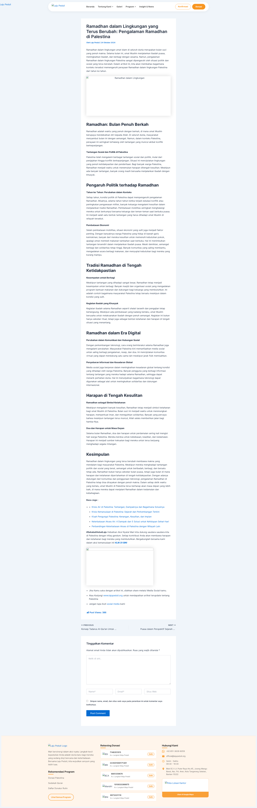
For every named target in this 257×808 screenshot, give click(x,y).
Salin (151, 754)
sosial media (113, 604)
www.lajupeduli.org (113, 595)
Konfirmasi (183, 6)
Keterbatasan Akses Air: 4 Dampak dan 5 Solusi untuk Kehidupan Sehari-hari (130, 521)
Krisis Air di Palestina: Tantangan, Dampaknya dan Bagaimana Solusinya (128, 507)
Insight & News (146, 6)
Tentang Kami (105, 6)
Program (131, 6)
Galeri (119, 6)
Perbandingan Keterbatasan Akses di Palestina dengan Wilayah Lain (126, 526)
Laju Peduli (5, 4)
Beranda (90, 6)
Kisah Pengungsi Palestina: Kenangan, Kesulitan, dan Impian (122, 516)
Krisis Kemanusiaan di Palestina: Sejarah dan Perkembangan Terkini (125, 511)
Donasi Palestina (56, 778)
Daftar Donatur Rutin (58, 788)
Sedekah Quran (55, 783)
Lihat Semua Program (61, 797)
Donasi (199, 6)
